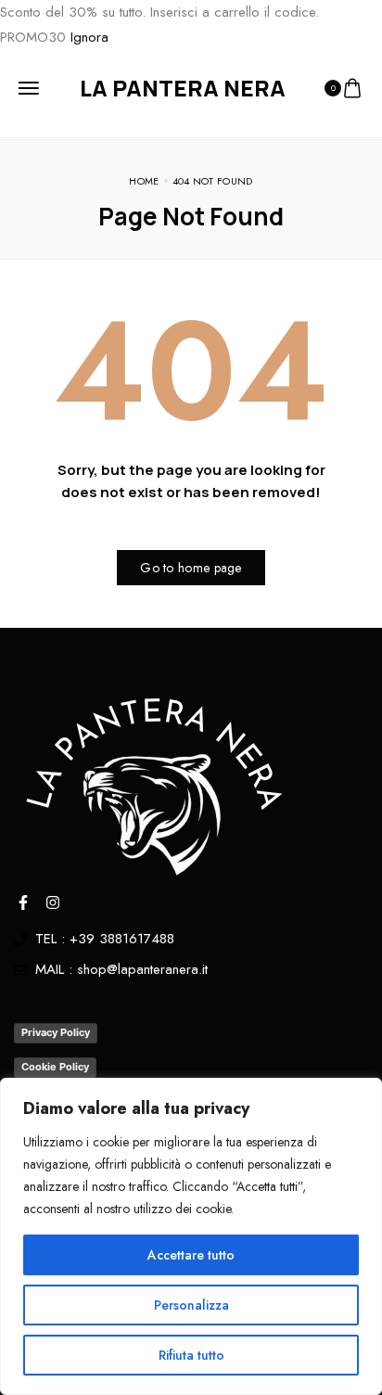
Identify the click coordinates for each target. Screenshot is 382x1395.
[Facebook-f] (23, 902)
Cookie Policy (55, 1066)
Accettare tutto (191, 1255)
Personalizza (191, 1305)
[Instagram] (53, 902)
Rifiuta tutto (191, 1355)
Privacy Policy (55, 1032)
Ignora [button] (89, 37)
